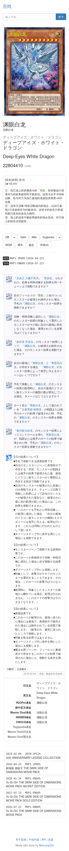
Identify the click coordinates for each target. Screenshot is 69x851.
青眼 (42, 190)
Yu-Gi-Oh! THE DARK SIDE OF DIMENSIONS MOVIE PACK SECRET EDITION (33, 784)
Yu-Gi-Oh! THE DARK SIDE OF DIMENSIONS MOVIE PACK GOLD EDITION (33, 798)
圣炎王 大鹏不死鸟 (27, 278)
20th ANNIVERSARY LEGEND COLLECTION (33, 758)
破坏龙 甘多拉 (24, 342)
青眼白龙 (38, 363)
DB (7, 237)
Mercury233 (46, 845)
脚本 (20, 245)
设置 (50, 839)
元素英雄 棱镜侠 (31, 409)
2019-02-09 (30, 673)
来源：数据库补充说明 (50, 673)
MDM (8, 245)
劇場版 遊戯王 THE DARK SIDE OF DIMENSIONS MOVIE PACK (27, 770)
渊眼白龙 (30, 303)
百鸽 (7, 6)
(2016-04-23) (35, 258)
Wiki (34, 237)
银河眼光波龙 (24, 430)
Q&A (23, 237)
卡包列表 (34, 839)
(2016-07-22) (35, 263)
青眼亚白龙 (52, 434)
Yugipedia (48, 237)
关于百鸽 (21, 839)
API (44, 839)
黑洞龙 (48, 278)
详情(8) (44, 245)
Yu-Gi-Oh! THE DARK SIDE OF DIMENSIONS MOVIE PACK (33, 813)
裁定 (31, 245)
